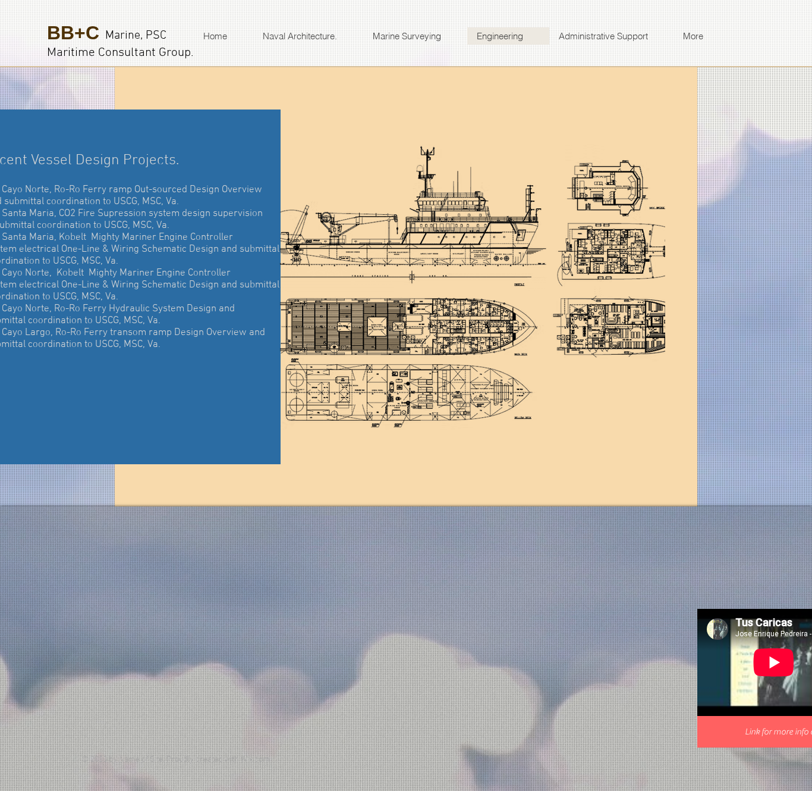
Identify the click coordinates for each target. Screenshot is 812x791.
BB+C (73, 32)
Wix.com (255, 760)
